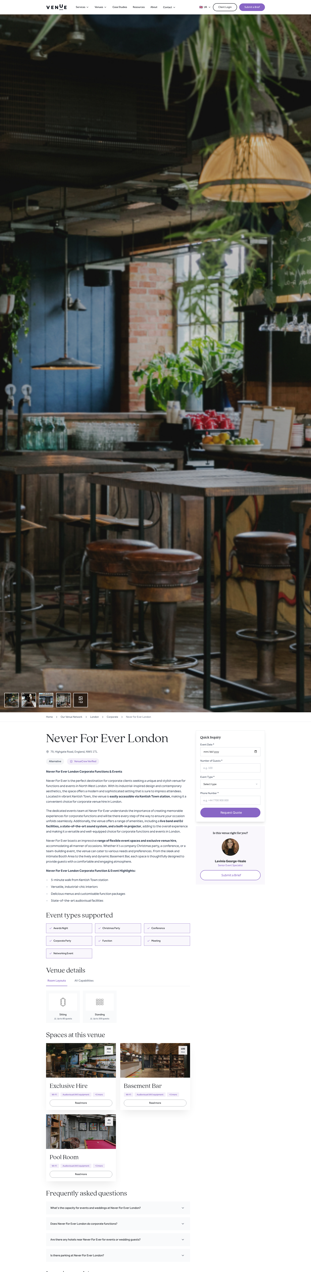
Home (49, 716)
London (94, 716)
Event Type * (207, 777)
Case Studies (119, 7)
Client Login (225, 7)
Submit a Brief (252, 7)
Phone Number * (209, 793)
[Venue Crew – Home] (56, 7)
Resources (139, 7)
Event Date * (207, 744)
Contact (167, 7)
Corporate (112, 716)
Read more (81, 1102)
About (153, 7)
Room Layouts (57, 980)
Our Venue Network (71, 716)
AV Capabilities (84, 980)
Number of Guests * (211, 760)
